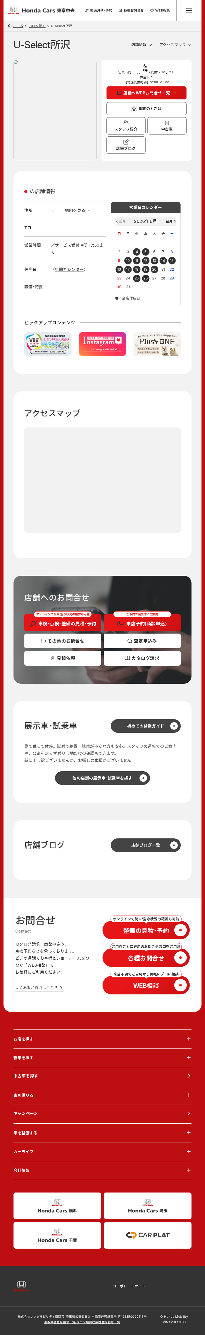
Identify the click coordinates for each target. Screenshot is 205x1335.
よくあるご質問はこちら (36, 987)
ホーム (18, 26)
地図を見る (75, 210)
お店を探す (37, 26)
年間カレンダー (69, 269)
